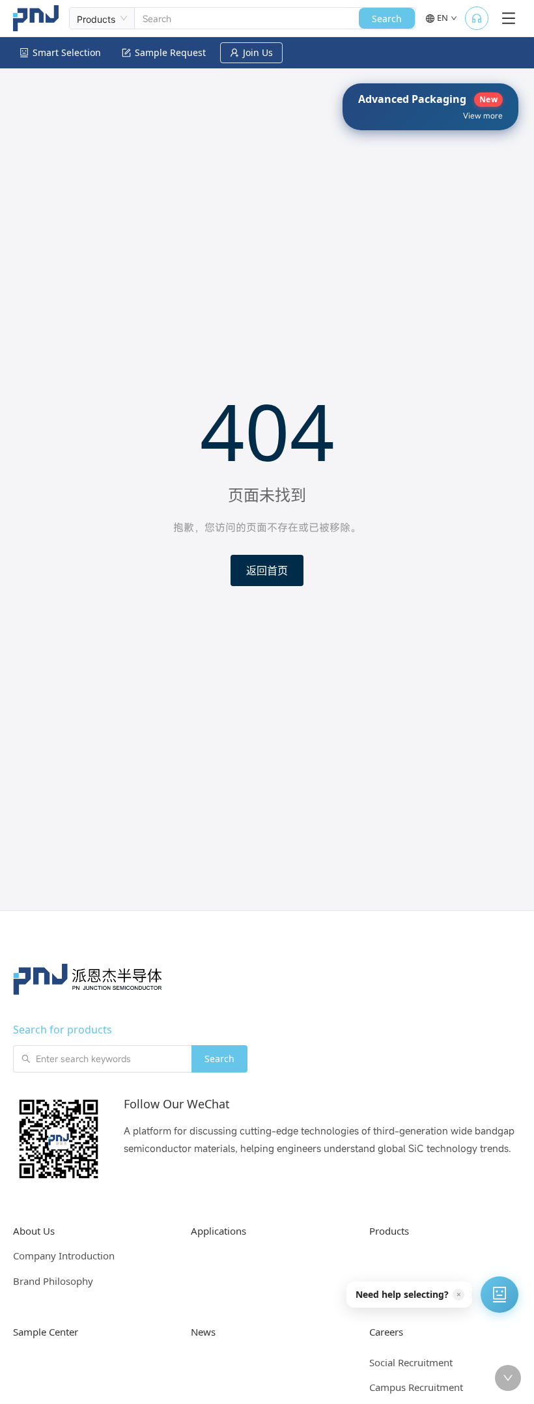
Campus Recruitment (416, 1387)
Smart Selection (67, 52)
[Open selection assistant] (499, 1294)
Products (389, 1230)
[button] (408, 1295)
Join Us (258, 52)
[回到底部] (508, 1378)
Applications (218, 1230)
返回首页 (267, 570)
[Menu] (508, 18)
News (203, 1331)
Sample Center (45, 1331)
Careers (386, 1331)
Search (387, 18)
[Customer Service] (476, 18)
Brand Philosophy (53, 1280)
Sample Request (170, 52)
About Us (34, 1230)
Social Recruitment (411, 1362)
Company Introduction (64, 1255)
